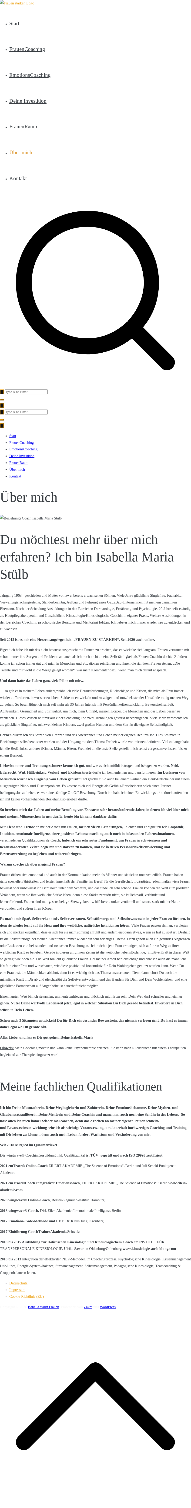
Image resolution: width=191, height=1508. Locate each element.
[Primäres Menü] (2, 405)
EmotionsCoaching (30, 75)
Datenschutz (18, 1283)
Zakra (88, 1307)
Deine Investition (28, 101)
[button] (2, 399)
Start (14, 23)
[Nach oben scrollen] (95, 1501)
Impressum (17, 1290)
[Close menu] (2, 425)
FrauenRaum (23, 126)
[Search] (2, 391)
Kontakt (18, 178)
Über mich (20, 152)
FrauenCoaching (27, 49)
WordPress (108, 1307)
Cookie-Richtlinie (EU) (26, 1296)
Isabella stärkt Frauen (43, 1307)
